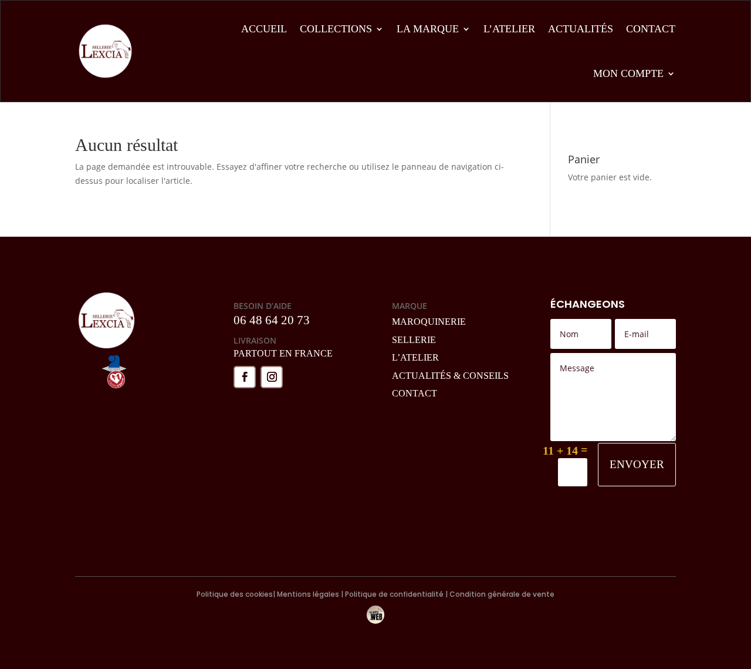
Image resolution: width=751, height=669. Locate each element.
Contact (650, 29)
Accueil (264, 29)
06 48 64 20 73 (272, 320)
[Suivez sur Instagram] (272, 377)
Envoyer (637, 464)
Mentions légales (308, 594)
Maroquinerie (429, 322)
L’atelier (509, 29)
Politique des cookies (235, 594)
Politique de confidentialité (394, 594)
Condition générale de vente (501, 594)
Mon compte (628, 73)
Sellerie (414, 340)
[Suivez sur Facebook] (245, 377)
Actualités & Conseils (450, 376)
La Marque (428, 29)
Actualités (580, 29)
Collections (336, 29)
